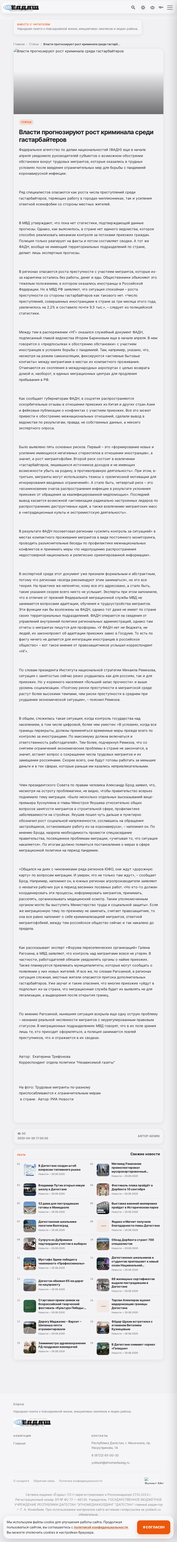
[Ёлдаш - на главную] (21, 7)
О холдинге (21, 1481)
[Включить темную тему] (143, 7)
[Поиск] (133, 7)
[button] (170, 7)
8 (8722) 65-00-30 (105, 1455)
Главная (19, 44)
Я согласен (153, 1527)
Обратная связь (44, 1481)
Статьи (34, 44)
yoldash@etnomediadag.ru (111, 1462)
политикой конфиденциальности (101, 1527)
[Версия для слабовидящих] (152, 7)
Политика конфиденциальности (80, 1481)
